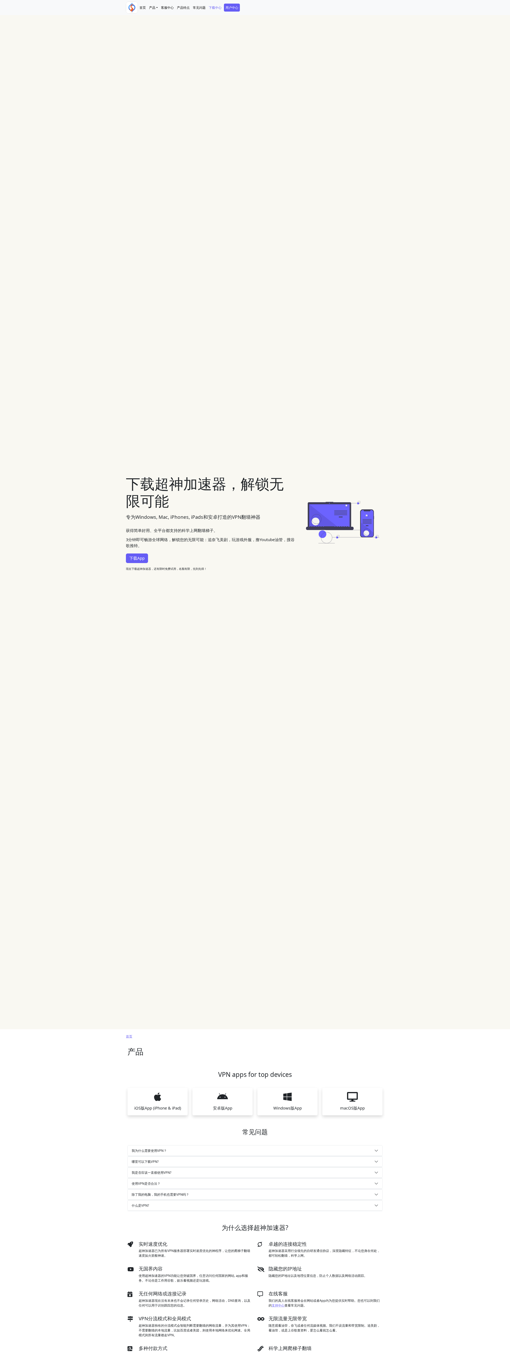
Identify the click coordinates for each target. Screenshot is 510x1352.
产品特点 (183, 7)
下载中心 (215, 7)
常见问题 (199, 7)
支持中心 (278, 1305)
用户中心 (232, 7)
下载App (137, 558)
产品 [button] (152, 7)
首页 (142, 7)
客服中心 (167, 7)
